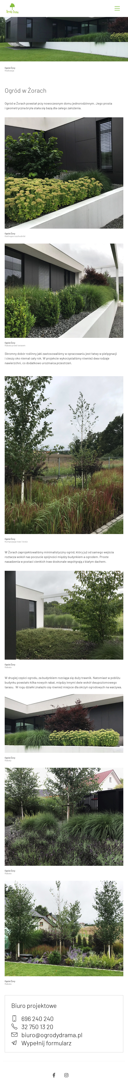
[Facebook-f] (54, 1075)
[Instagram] (66, 1075)
